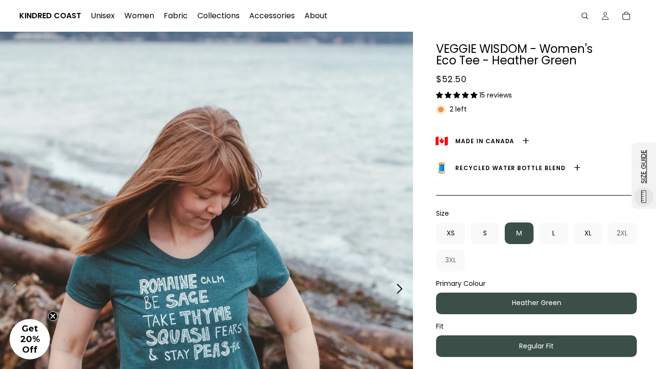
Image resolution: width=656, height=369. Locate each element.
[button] (457, 95)
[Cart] (626, 15)
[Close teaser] (53, 316)
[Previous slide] (11, 290)
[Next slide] (402, 290)
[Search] (584, 15)
